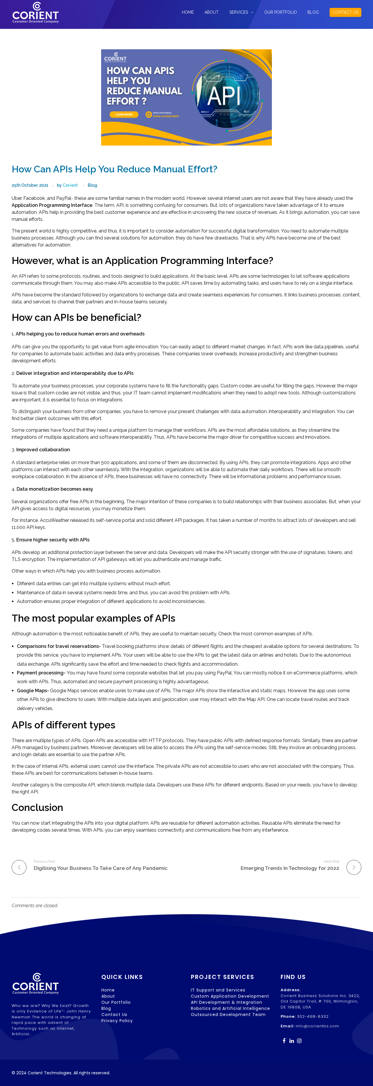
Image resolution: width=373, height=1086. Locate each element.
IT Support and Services (218, 990)
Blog (92, 185)
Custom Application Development (230, 996)
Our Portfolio (116, 1002)
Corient (70, 185)
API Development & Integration (226, 1002)
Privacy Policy (117, 1021)
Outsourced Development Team (228, 1014)
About (108, 996)
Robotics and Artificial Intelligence (230, 1008)
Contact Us (114, 1014)
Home (108, 990)
